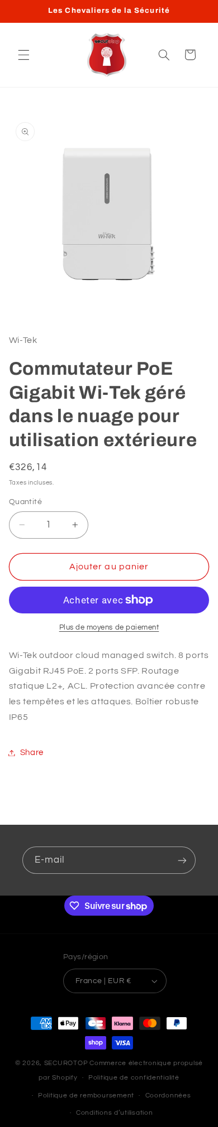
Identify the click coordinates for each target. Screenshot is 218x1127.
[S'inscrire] (182, 860)
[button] (23, 54)
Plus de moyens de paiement (109, 627)
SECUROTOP (66, 1063)
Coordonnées (168, 1095)
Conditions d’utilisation (114, 1113)
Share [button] (32, 752)
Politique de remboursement (86, 1095)
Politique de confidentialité (133, 1078)
